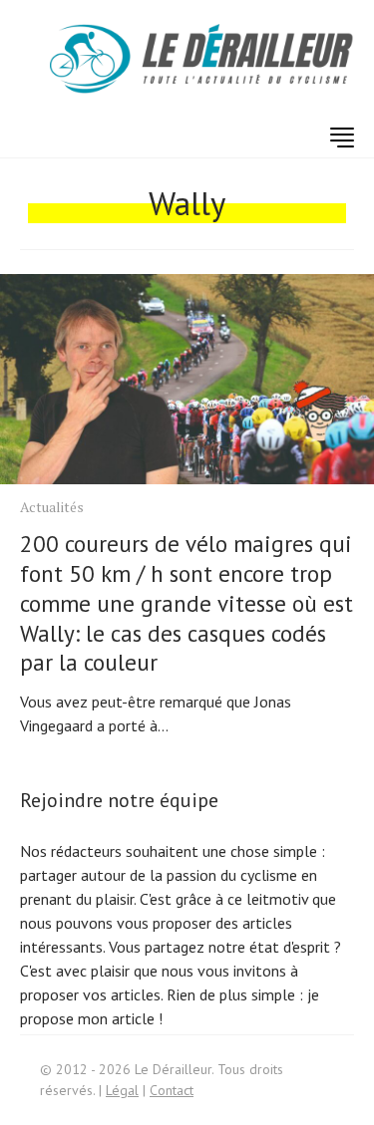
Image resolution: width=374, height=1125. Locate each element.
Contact (171, 1090)
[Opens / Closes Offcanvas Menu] (342, 137)
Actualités (52, 506)
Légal (122, 1090)
